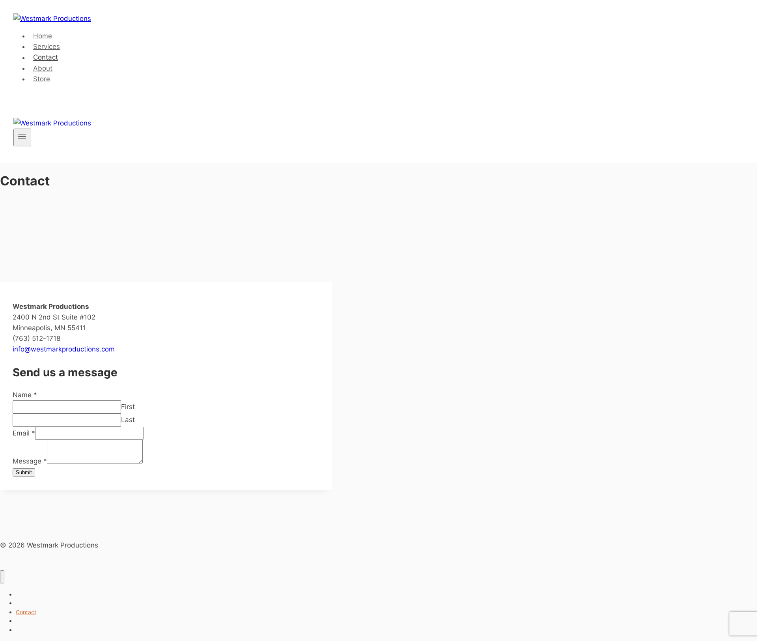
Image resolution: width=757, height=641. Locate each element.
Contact (45, 58)
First (128, 407)
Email (24, 433)
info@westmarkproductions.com (64, 349)
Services (46, 46)
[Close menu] (2, 576)
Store (41, 79)
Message (30, 461)
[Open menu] (22, 137)
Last (128, 420)
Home (42, 36)
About (42, 68)
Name (25, 395)
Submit (24, 472)
